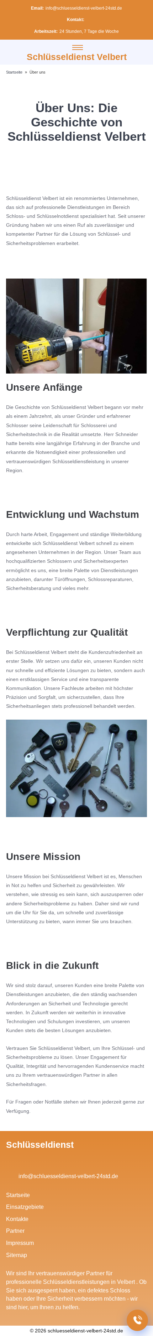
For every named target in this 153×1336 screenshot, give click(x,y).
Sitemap (16, 1255)
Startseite (18, 1195)
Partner (15, 1231)
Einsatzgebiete (25, 1207)
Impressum (20, 1243)
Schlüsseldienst (40, 1145)
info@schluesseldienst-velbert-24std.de (84, 8)
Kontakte (17, 1219)
